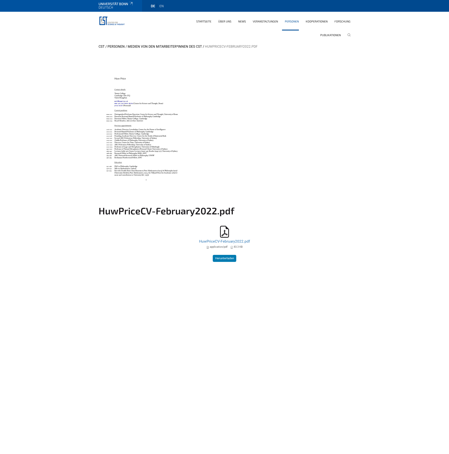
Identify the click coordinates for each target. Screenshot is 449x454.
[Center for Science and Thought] (113, 21)
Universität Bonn (113, 4)
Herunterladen (224, 258)
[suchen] (347, 37)
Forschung (342, 21)
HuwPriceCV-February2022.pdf (224, 241)
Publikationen (330, 35)
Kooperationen (317, 21)
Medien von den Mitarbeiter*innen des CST (165, 47)
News (242, 21)
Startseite (203, 21)
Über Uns (224, 21)
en (161, 6)
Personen (292, 21)
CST (102, 47)
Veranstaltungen (265, 21)
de (153, 6)
